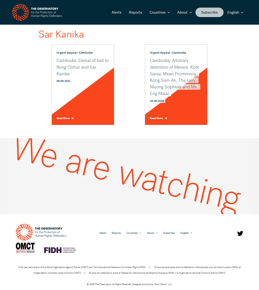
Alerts (116, 12)
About (182, 12)
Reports (135, 12)
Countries (158, 12)
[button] (168, 12)
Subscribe (209, 12)
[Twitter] (240, 233)
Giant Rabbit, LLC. (163, 284)
